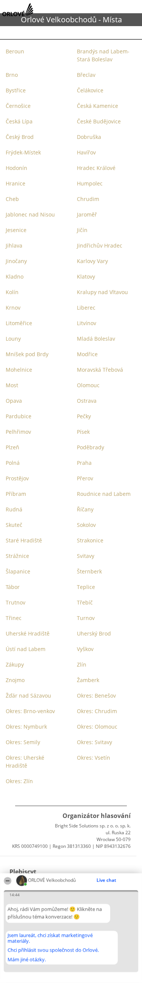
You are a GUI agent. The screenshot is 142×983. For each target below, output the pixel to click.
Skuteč (14, 524)
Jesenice (16, 230)
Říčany (85, 509)
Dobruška (89, 136)
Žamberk (88, 680)
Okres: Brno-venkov (30, 711)
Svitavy (85, 555)
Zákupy (15, 664)
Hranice (15, 183)
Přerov (85, 478)
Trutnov (15, 602)
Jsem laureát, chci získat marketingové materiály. (50, 938)
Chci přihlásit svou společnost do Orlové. (53, 950)
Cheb (12, 199)
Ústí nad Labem (25, 649)
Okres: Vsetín (93, 757)
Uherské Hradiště (28, 633)
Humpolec (90, 183)
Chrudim (88, 199)
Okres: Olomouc (97, 726)
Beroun (15, 51)
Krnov (13, 307)
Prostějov (17, 478)
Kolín (12, 292)
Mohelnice (19, 369)
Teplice (86, 586)
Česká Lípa (19, 121)
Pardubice (18, 416)
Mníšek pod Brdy (27, 354)
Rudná (14, 509)
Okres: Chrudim (97, 711)
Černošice (18, 105)
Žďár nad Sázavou (28, 695)
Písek (83, 431)
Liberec (86, 307)
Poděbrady (90, 447)
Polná (13, 462)
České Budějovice (99, 121)
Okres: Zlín (19, 781)
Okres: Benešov (96, 695)
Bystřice (16, 90)
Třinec (14, 618)
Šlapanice (18, 571)
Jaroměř (87, 214)
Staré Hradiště (24, 540)
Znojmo (15, 680)
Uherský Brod (94, 633)
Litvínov (86, 323)
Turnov (86, 618)
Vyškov (85, 649)
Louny (13, 338)
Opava (14, 400)
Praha (84, 462)
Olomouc (88, 385)
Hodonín (16, 167)
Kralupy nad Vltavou (102, 292)
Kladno (14, 276)
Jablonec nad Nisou (30, 214)
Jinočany (16, 261)
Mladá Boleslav (96, 338)
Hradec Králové (96, 167)
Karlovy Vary (92, 261)
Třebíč (85, 602)
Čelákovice (90, 90)
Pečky (84, 416)
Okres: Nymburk (26, 726)
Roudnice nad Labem (104, 493)
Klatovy (86, 276)
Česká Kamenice (97, 105)
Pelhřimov (18, 431)
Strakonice (90, 540)
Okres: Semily (23, 742)
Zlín (81, 664)
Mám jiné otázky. (27, 959)
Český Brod (20, 136)
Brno (12, 74)
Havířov (86, 152)
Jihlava (14, 245)
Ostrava (87, 400)
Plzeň (12, 447)
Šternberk (89, 571)
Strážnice (17, 555)
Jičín (82, 230)
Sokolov (86, 524)
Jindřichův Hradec (99, 245)
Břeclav (86, 74)
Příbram (16, 493)
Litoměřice (19, 323)
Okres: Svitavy (94, 742)
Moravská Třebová (100, 369)
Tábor (13, 586)
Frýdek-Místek (23, 152)
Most (12, 385)
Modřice (87, 354)
